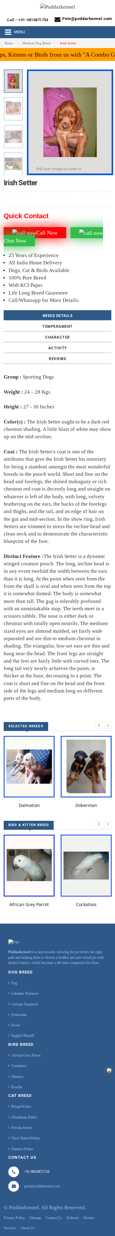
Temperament (57, 326)
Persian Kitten (21, 1128)
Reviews (57, 359)
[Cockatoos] (86, 866)
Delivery (73, 1218)
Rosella (16, 1087)
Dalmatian (29, 805)
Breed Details (58, 316)
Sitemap (35, 1218)
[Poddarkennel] (57, 8)
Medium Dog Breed (36, 43)
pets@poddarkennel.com (42, 1186)
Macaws (17, 1076)
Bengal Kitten (21, 1106)
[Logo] (14, 941)
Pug (14, 983)
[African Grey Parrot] (29, 865)
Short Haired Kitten (25, 1138)
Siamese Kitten (22, 1149)
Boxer (15, 1025)
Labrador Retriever (25, 993)
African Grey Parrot (29, 904)
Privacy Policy (14, 1218)
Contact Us (54, 1218)
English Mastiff (22, 1035)
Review (89, 1218)
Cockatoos (86, 904)
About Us (28, 1228)
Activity (57, 348)
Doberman (86, 805)
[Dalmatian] (29, 766)
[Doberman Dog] (86, 766)
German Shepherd (24, 1004)
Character (57, 337)
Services (10, 1228)
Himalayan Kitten (24, 1117)
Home (9, 43)
